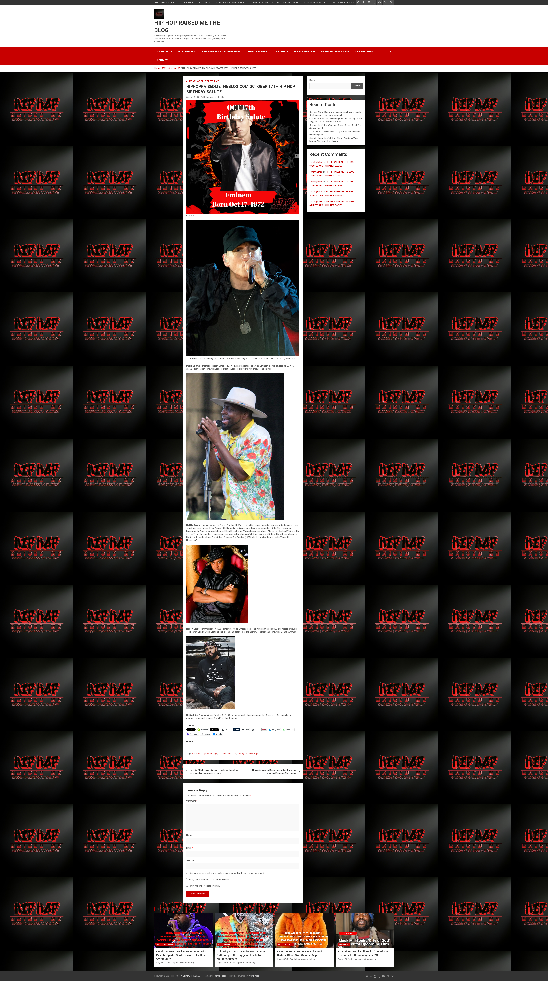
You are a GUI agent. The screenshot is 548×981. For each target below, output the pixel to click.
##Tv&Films (344, 945)
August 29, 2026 (163, 962)
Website (190, 860)
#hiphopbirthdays (209, 753)
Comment (191, 801)
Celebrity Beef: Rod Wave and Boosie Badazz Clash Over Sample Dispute (300, 953)
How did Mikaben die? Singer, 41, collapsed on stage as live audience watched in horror (214, 771)
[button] (297, 156)
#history (191, 81)
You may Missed (167, 908)
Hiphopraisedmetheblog (214, 97)
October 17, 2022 (194, 97)
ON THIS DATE (189, 2)
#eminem (196, 753)
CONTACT (350, 2)
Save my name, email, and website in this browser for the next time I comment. (227, 873)
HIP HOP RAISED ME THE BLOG (185, 976)
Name (189, 835)
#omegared (242, 753)
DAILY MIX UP (276, 2)
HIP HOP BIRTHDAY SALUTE (314, 2)
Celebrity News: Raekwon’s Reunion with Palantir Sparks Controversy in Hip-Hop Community (181, 955)
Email (189, 848)
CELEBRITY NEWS (336, 2)
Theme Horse (219, 976)
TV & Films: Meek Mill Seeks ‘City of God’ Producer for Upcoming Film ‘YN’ (363, 953)
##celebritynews (165, 945)
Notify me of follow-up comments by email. (209, 879)
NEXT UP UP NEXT (205, 2)
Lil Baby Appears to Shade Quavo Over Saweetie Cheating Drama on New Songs (273, 771)
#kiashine (222, 753)
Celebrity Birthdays (208, 81)
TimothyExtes (315, 162)
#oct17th (232, 753)
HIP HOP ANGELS (292, 2)
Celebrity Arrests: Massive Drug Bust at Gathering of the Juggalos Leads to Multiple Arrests (241, 955)
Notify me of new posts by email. (204, 886)
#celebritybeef (285, 945)
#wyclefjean (254, 753)
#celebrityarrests (227, 945)
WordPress (254, 976)
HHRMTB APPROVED (259, 2)
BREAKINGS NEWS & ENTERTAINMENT (231, 2)
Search (312, 80)
